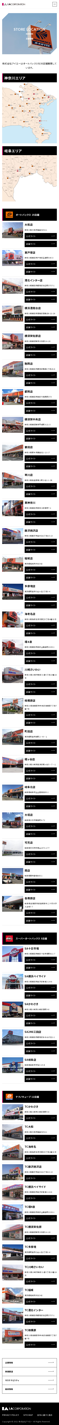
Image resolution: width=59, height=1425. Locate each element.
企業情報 (9, 1362)
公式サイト (31, 236)
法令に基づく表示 (44, 1415)
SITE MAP (28, 1415)
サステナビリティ (12, 1380)
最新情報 (9, 1389)
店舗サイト (31, 243)
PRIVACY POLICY (10, 1415)
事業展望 (9, 1371)
